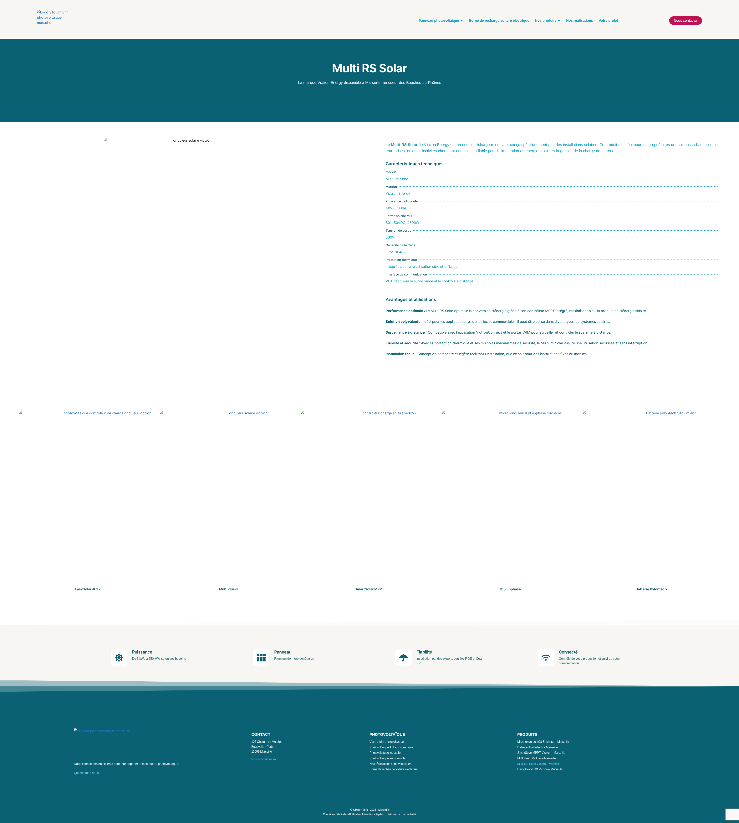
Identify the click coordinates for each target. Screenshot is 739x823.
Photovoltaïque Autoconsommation (392, 747)
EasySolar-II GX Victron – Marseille (539, 769)
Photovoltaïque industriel (385, 752)
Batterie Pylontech (651, 589)
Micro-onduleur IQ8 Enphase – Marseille (543, 741)
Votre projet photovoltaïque (387, 741)
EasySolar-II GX (88, 589)
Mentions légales (374, 814)
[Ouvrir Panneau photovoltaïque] (461, 20)
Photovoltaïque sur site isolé (387, 758)
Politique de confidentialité (401, 814)
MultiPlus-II (228, 589)
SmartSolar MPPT (369, 589)
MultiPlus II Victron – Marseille (536, 758)
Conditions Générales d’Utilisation (342, 814)
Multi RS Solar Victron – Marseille (538, 763)
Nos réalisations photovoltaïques (390, 763)
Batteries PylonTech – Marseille (537, 747)
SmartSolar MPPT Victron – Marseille (541, 752)
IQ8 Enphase (510, 589)
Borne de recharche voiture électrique (393, 769)
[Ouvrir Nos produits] (558, 20)
